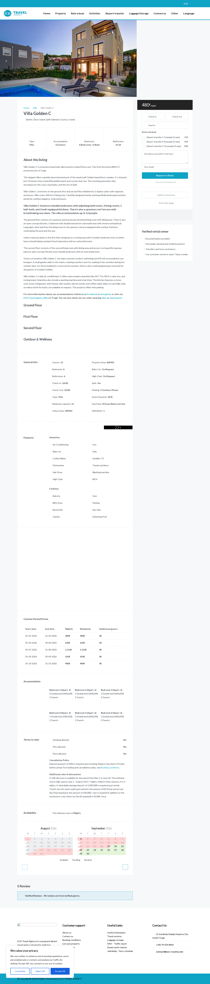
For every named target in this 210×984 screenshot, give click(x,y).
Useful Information (116, 932)
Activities (94, 13)
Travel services (114, 936)
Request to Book (165, 175)
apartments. (116, 297)
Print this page (166, 203)
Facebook (92, 294)
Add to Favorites (166, 195)
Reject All (40, 971)
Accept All (60, 971)
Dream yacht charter (117, 947)
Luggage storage (115, 940)
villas (104, 297)
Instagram (105, 294)
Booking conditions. (110, 767)
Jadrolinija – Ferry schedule (120, 951)
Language (188, 13)
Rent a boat (77, 13)
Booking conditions (71, 940)
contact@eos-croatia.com (169, 951)
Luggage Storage (139, 13)
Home (46, 13)
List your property (71, 943)
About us (66, 932)
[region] (40, 962)
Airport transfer (114, 13)
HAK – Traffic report (117, 943)
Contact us (160, 13)
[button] (187, 3)
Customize (20, 971)
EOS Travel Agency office (36, 297)
